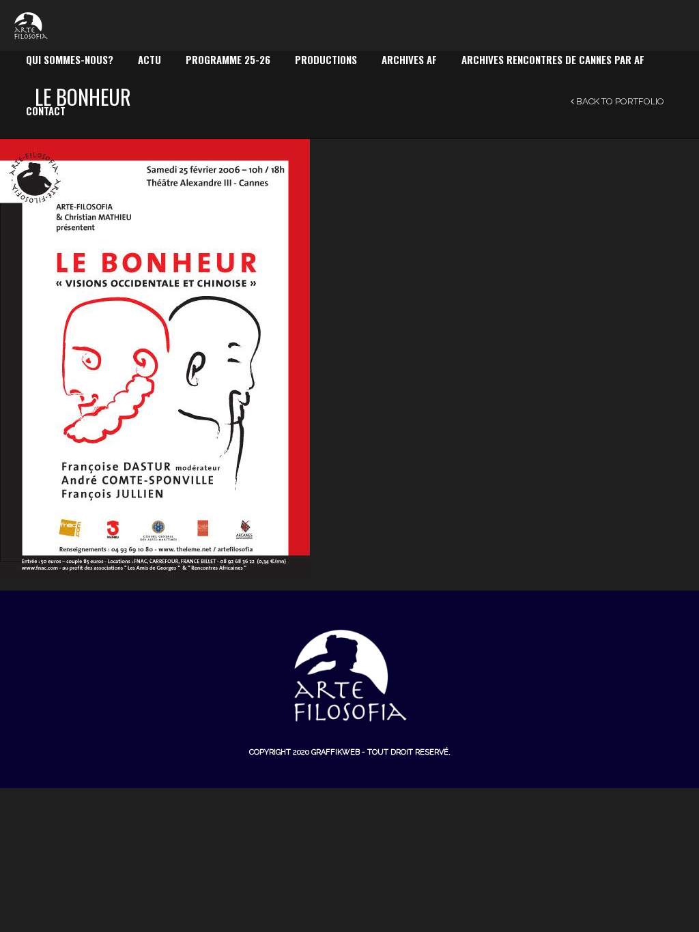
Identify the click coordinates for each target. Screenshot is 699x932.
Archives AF (409, 59)
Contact (46, 110)
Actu (149, 59)
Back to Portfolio (619, 101)
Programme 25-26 (228, 59)
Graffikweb (335, 752)
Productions (326, 59)
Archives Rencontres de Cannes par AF (552, 59)
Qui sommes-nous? (69, 59)
